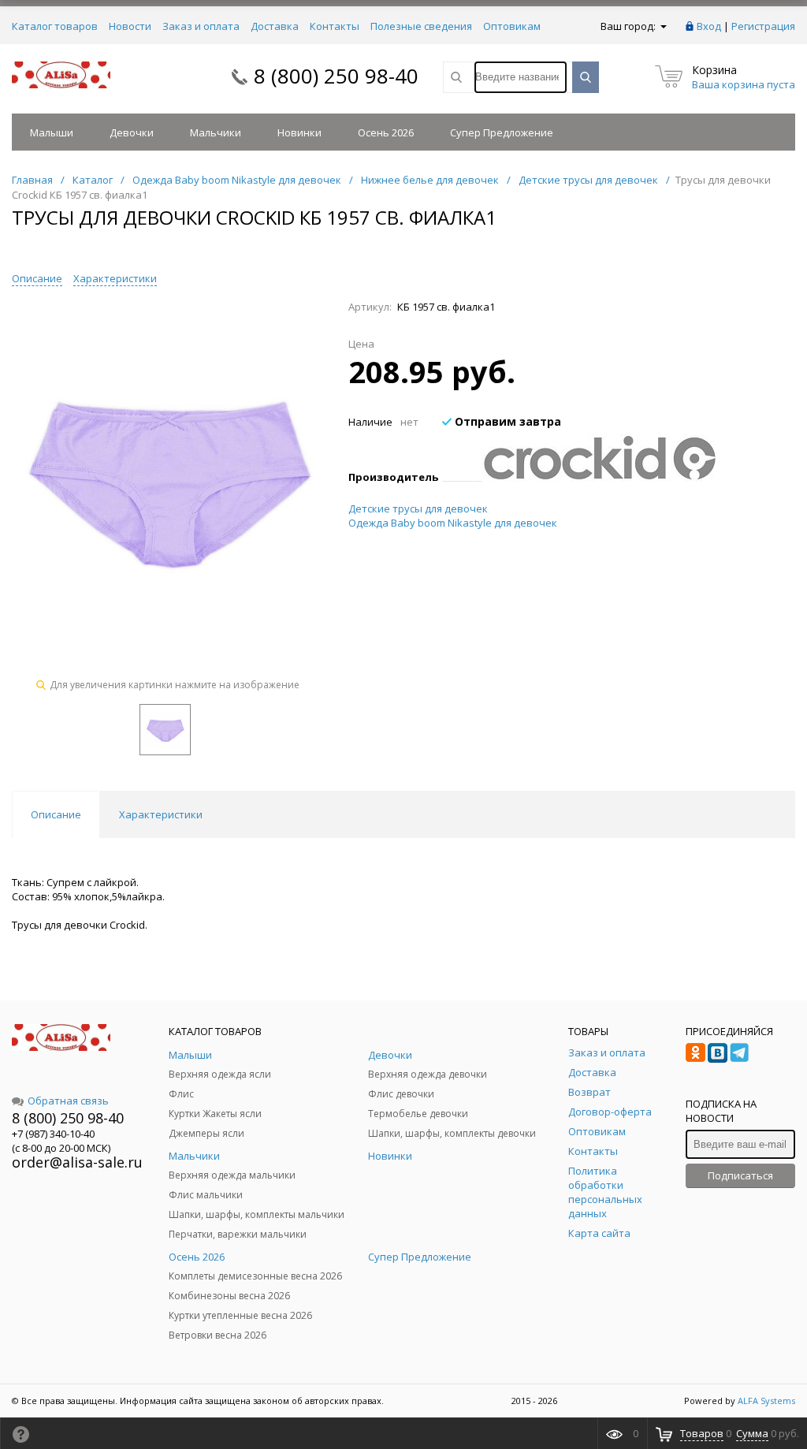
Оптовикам (512, 26)
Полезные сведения (421, 26)
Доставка (275, 26)
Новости (130, 26)
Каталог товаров (55, 26)
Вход (709, 26)
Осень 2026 (386, 132)
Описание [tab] (56, 814)
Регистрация (763, 26)
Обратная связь (68, 1100)
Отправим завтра (506, 421)
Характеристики (115, 278)
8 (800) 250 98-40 (336, 75)
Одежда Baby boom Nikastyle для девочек (452, 523)
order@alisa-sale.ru (77, 1162)
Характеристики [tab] (161, 814)
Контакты (334, 26)
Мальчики (215, 132)
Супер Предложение (501, 132)
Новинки (299, 132)
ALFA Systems (766, 1400)
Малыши (51, 132)
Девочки (132, 132)
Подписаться (740, 1175)
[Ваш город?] (662, 26)
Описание (37, 278)
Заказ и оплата (201, 26)
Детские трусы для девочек (418, 508)
